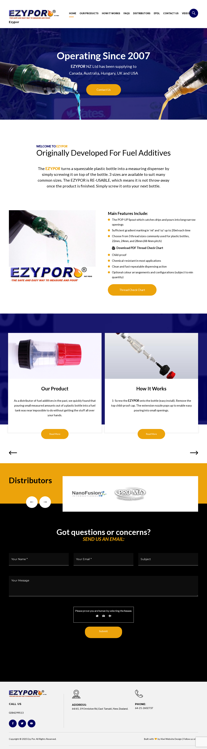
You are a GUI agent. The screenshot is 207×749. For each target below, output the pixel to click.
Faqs (127, 13)
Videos (186, 13)
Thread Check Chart (132, 290)
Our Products (89, 13)
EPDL (157, 13)
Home (72, 13)
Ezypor (14, 22)
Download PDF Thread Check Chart (139, 248)
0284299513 (16, 712)
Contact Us (104, 89)
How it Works (111, 13)
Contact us (171, 13)
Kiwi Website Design (171, 739)
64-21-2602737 (144, 707)
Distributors (141, 13)
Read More (54, 434)
